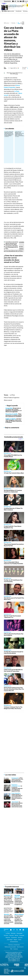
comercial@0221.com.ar (14, 960)
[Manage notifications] (25, 968)
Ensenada (21, 935)
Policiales (4, 11)
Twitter (17, 930)
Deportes (8, 937)
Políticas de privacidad (10, 947)
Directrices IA (20, 947)
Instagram (11, 930)
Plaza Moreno (20, 1)
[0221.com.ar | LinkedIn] (23, 1)
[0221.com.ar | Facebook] (15, 1)
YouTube (20, 930)
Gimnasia (20, 937)
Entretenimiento (14, 941)
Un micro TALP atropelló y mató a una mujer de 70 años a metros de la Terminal (14, 420)
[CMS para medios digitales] (17, 971)
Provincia (6, 935)
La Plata (16, 91)
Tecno (19, 939)
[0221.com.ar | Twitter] (18, 1)
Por (5, 68)
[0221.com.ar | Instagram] (13, 1)
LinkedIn (23, 930)
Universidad (11, 11)
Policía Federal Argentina (11, 397)
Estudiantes (18, 11)
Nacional (11, 935)
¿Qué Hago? (10, 939)
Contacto (15, 949)
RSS (11, 949)
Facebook (14, 930)
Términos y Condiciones (14, 944)
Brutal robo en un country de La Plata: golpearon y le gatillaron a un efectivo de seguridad (14, 409)
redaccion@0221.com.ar (14, 959)
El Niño (13, 1)
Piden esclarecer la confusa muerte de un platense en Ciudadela (14, 415)
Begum (15, 939)
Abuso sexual (8, 400)
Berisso (16, 935)
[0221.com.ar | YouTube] (20, 1)
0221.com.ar (6, 23)
